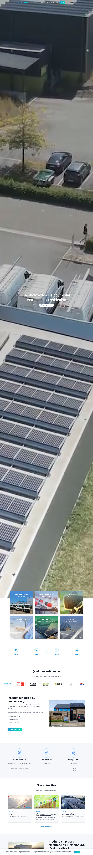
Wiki (57, 2)
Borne (50, 2)
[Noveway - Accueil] (23, 3)
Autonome (46, 2)
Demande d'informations (15, 729)
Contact (62, 2)
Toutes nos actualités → (46, 826)
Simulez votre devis (47, 305)
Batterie (41, 2)
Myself (54, 2)
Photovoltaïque (36, 2)
